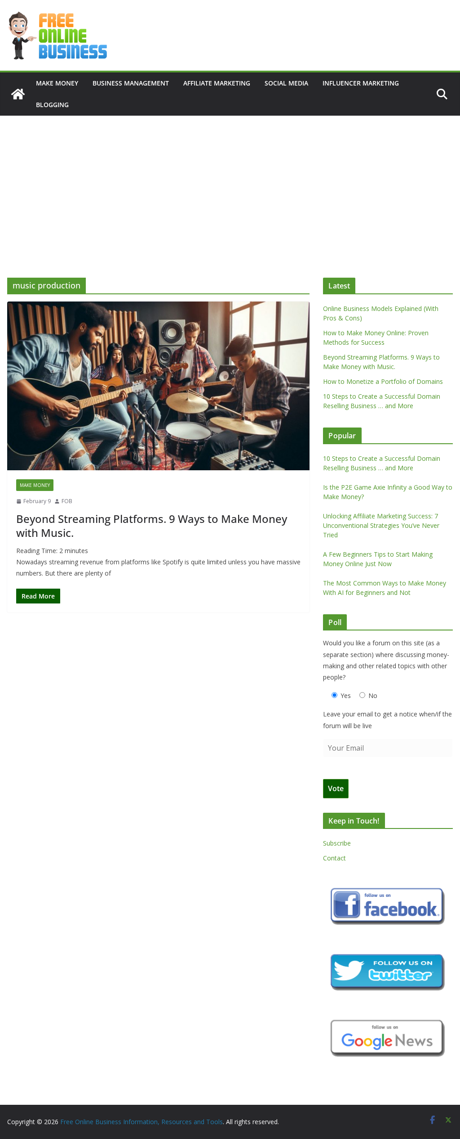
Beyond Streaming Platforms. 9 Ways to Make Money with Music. (151, 525)
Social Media (286, 83)
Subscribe (337, 843)
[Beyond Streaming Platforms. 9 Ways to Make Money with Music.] (158, 386)
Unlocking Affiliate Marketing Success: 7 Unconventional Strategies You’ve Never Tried (381, 525)
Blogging (52, 104)
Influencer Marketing (361, 83)
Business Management (131, 83)
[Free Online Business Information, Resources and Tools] (18, 94)
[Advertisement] (230, 183)
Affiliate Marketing (216, 83)
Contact (334, 858)
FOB (67, 501)
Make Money (57, 83)
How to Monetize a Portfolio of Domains (383, 381)
